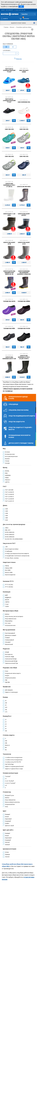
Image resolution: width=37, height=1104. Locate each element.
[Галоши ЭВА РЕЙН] (9, 337)
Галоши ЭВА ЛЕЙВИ (24, 301)
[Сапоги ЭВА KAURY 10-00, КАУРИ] (9, 252)
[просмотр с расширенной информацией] (6, 47)
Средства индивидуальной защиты (22, 416)
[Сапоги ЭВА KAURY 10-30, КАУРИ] (23, 252)
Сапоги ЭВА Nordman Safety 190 (9, 357)
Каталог (12, 27)
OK (21, 6)
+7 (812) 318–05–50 (19, 10)
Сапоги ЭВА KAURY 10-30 (24, 243)
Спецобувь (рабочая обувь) (23, 27)
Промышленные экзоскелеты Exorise (19, 436)
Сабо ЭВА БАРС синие (24, 71)
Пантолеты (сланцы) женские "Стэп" (9, 70)
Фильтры (19, 59)
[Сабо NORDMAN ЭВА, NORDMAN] (23, 111)
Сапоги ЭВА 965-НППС (24, 186)
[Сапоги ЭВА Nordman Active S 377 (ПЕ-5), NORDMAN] (9, 195)
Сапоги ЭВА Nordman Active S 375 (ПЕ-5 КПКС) (24, 357)
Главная (6, 27)
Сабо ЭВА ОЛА (9, 129)
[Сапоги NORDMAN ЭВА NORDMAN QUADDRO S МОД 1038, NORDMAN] (23, 283)
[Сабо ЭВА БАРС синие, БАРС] (23, 80)
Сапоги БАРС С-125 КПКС (9, 214)
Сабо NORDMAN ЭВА (24, 102)
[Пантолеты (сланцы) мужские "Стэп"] (9, 111)
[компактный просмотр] (13, 47)
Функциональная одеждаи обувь (18, 397)
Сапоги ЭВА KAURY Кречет (24, 214)
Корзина (26, 18)
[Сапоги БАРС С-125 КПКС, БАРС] (9, 224)
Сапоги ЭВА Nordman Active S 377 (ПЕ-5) (9, 185)
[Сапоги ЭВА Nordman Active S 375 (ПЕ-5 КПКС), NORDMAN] (23, 367)
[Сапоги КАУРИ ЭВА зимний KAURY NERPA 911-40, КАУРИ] (9, 283)
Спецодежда (13, 404)
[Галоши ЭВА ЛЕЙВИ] (23, 310)
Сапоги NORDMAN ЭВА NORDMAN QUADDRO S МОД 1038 (24, 272)
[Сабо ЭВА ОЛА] (9, 138)
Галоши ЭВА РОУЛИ (24, 328)
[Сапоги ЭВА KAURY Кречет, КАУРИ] (23, 224)
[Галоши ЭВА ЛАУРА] (9, 310)
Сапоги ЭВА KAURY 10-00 (9, 243)
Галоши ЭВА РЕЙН (9, 328)
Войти (5, 18)
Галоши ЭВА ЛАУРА (9, 301)
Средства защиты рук (17, 421)
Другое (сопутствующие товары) (21, 443)
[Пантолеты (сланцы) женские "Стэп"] (9, 80)
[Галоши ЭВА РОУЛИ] (23, 337)
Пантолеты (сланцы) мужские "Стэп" (9, 100)
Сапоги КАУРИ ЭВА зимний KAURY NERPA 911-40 (9, 272)
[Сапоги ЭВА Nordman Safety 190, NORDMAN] (9, 367)
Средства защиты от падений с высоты (20, 428)
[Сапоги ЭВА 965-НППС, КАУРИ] (23, 195)
